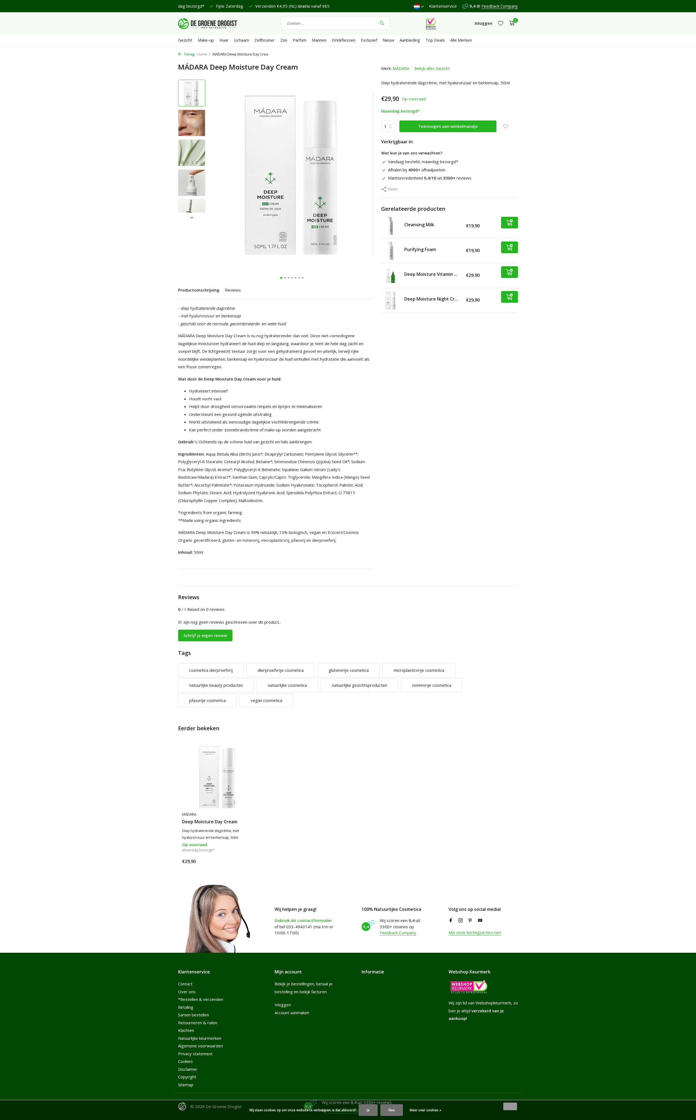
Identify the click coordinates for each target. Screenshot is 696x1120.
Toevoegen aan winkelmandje (448, 126)
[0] (510, 23)
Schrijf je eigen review (205, 635)
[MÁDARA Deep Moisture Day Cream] (217, 777)
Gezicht (185, 40)
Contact (185, 983)
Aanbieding (410, 40)
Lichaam (241, 40)
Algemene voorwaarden (200, 1045)
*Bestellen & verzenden (200, 999)
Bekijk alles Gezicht (432, 68)
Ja (368, 1110)
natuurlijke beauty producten (216, 685)
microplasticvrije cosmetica (419, 670)
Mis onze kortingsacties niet (475, 932)
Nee (392, 1110)
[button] (281, 278)
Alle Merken (461, 40)
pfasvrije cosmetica (207, 700)
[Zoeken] (382, 23)
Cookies (185, 1061)
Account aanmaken (292, 1012)
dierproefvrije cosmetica (281, 670)
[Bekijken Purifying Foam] (390, 250)
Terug (189, 54)
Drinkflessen (343, 40)
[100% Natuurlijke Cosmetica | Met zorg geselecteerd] (212, 23)
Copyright (187, 1076)
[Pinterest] (470, 920)
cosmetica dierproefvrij (211, 670)
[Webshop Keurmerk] (431, 23)
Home (202, 54)
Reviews (233, 290)
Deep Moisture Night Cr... (431, 299)
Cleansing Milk (419, 225)
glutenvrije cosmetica (349, 670)
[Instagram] (460, 920)
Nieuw (388, 40)
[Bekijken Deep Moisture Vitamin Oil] (390, 275)
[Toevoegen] (509, 222)
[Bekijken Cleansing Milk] (390, 226)
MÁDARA (401, 68)
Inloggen (283, 1004)
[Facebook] (451, 920)
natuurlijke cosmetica (287, 685)
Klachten (186, 1030)
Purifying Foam (420, 249)
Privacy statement (195, 1053)
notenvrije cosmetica (431, 685)
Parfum (299, 40)
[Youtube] (480, 920)
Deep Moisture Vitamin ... (430, 274)
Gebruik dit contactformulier (303, 920)
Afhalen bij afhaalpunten (416, 169)
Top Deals (435, 40)
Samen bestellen (193, 1014)
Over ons (186, 991)
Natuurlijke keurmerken (199, 1038)
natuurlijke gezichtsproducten (359, 685)
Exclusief (369, 40)
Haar (224, 40)
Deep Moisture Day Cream (209, 822)
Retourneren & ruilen (197, 1022)
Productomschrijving (198, 290)
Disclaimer (187, 1069)
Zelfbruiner (264, 40)
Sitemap (185, 1084)
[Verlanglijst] (501, 23)
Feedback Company (499, 6)
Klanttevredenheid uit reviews (429, 178)
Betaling (185, 1007)
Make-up (206, 40)
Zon (283, 40)
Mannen (319, 40)
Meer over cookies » (425, 1110)
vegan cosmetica (266, 700)
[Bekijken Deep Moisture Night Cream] (390, 300)
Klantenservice (443, 6)
